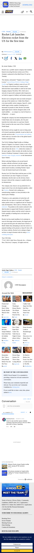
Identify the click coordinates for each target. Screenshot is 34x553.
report (29, 426)
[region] (17, 439)
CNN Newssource (8, 51)
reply (7, 426)
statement (4, 207)
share (25, 426)
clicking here (15, 387)
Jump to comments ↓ (8, 277)
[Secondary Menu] (4, 11)
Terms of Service (7, 500)
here (10, 392)
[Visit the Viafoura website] (28, 479)
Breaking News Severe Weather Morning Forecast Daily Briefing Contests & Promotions (8, 523)
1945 (17, 149)
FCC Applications (22, 502)
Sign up (29, 398)
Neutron (6, 190)
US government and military (23, 134)
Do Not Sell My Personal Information (13, 507)
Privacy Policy (17, 500)
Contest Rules (6, 509)
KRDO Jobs (12, 502)
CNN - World (18, 270)
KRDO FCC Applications (24, 504)
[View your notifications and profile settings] (30, 412)
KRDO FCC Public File (9, 504)
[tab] (8, 412)
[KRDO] (9, 11)
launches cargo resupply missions (11, 155)
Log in (24, 398)
